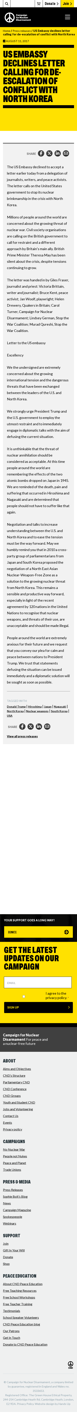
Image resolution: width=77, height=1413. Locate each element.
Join (66, 3)
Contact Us (10, 1116)
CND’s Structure (14, 1075)
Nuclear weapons (37, 711)
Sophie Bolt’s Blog (15, 1196)
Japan (48, 706)
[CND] (18, 17)
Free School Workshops (19, 1297)
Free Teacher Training (17, 1304)
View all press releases (22, 736)
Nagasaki (60, 706)
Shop (6, 1264)
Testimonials (11, 1311)
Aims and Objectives (17, 1069)
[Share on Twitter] (49, 153)
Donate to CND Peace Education (25, 1344)
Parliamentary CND (16, 1082)
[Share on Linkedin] (57, 153)
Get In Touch (11, 1337)
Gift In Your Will (14, 1250)
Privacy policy (12, 1129)
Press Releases (13, 1190)
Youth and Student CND (19, 1102)
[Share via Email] (66, 153)
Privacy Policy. (25, 1403)
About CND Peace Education (22, 1284)
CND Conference (14, 1089)
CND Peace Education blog (21, 1324)
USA (9, 715)
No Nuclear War (14, 1149)
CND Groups (12, 1095)
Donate (50, 3)
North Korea (15, 711)
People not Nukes (15, 1156)
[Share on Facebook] (41, 153)
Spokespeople (12, 1216)
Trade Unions (12, 1169)
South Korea (59, 711)
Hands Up (64, 1403)
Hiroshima (35, 706)
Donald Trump (16, 706)
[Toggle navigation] (67, 17)
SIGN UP (13, 1007)
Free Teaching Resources (20, 1290)
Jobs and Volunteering (18, 1109)
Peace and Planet (14, 1163)
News (7, 1203)
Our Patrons (11, 1331)
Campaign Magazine (17, 1210)
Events (7, 1122)
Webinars (9, 1223)
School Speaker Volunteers (21, 1317)
